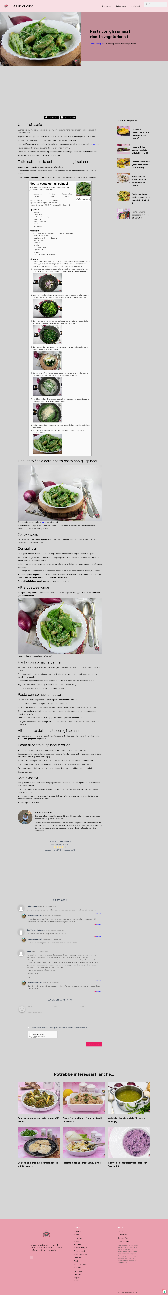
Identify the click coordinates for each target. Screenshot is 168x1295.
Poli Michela (32, 906)
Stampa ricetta (69, 117)
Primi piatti (100, 44)
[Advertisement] (60, 97)
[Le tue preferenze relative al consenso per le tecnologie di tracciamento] (164, 1291)
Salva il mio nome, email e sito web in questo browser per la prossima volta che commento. (59, 1028)
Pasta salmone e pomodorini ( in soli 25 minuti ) (140, 215)
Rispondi (98, 913)
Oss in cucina (22, 6)
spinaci (95, 144)
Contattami (135, 6)
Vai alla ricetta (52, 117)
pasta (44, 522)
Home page (106, 6)
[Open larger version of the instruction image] (47, 283)
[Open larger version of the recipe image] (83, 189)
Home (92, 44)
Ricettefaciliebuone (36, 930)
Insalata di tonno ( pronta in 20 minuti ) (82, 1163)
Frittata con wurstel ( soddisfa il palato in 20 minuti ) (141, 165)
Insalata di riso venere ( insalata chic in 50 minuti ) (140, 150)
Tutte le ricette (121, 6)
